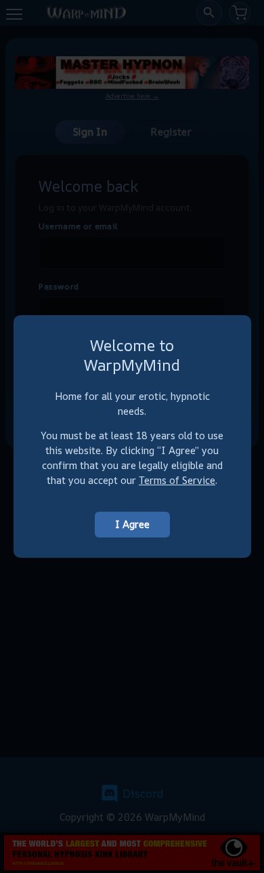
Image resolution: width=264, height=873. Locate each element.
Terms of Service (177, 480)
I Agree (132, 524)
